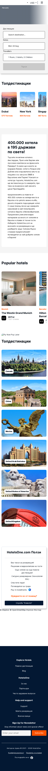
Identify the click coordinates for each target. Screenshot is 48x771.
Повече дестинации (24, 666)
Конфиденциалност (16, 753)
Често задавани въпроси (24, 693)
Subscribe (39, 733)
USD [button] (32, 3)
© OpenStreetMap (18, 610)
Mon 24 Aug (13, 46)
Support (23, 706)
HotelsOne (37, 748)
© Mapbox (4, 610)
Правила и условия (34, 753)
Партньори (24, 688)
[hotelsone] (11, 2)
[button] (24, 3)
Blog (24, 671)
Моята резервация (24, 711)
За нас (24, 683)
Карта (22, 539)
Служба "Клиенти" (24, 603)
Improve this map (33, 610)
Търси (24, 67)
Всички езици (24, 716)
